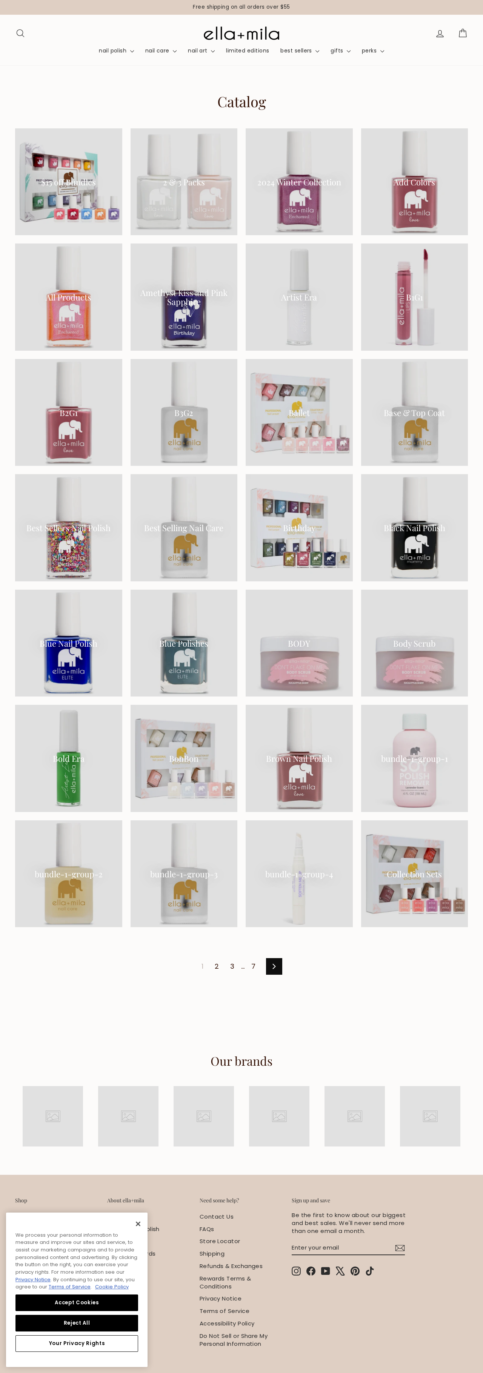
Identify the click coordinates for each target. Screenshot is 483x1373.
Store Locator (220, 1241)
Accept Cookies (76, 1302)
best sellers (297, 50)
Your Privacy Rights (77, 1343)
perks (370, 50)
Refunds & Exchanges (231, 1266)
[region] (241, 7)
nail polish (113, 50)
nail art (198, 50)
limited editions (247, 50)
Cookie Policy (112, 1286)
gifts (338, 50)
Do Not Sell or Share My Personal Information (234, 1340)
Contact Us (217, 1216)
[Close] (138, 1224)
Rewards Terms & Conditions (225, 1282)
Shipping (212, 1253)
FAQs (207, 1229)
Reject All (77, 1323)
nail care (158, 50)
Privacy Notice (221, 1298)
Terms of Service (224, 1311)
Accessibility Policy (227, 1323)
